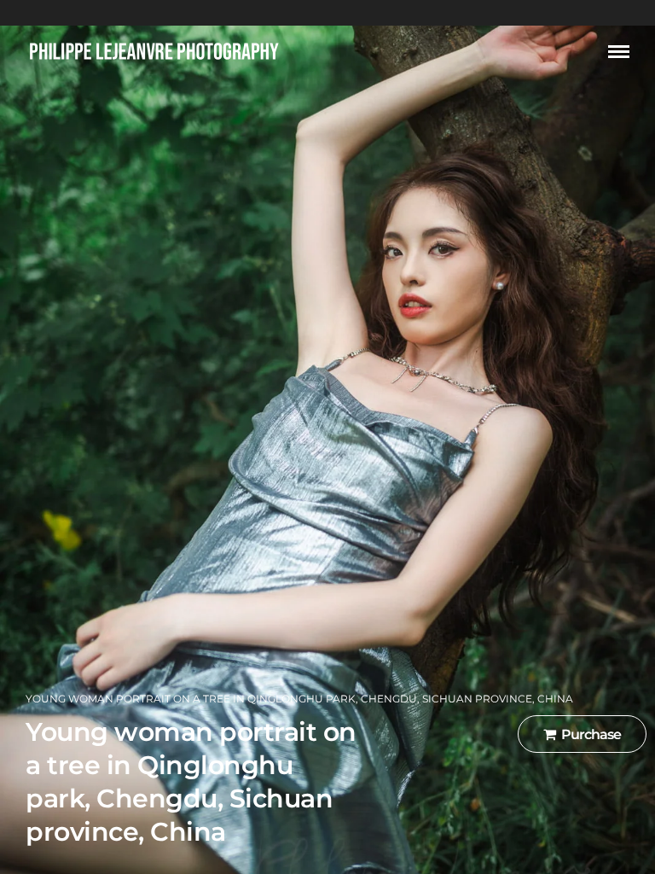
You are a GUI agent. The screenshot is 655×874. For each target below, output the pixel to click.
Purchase (591, 734)
